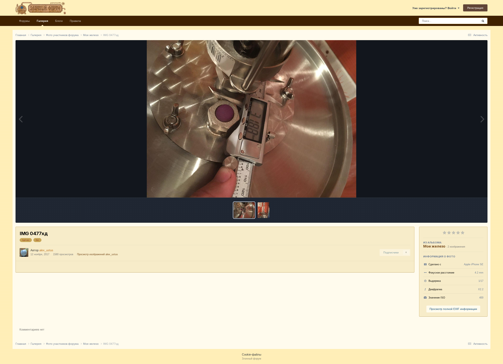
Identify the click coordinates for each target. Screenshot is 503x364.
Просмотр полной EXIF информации (453, 308)
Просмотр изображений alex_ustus (97, 254)
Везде (469, 20)
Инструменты (470, 190)
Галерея (42, 20)
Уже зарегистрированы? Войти (435, 8)
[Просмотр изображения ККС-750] (263, 210)
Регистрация (475, 7)
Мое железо (434, 246)
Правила (75, 20)
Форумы (24, 20)
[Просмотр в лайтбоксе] (251, 119)
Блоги (59, 20)
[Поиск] (483, 21)
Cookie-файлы (251, 354)
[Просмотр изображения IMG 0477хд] (244, 210)
